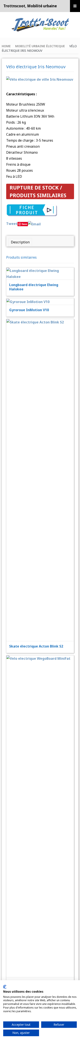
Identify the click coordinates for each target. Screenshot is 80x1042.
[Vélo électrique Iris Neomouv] (39, 79)
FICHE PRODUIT (43, 263)
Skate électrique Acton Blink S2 (36, 646)
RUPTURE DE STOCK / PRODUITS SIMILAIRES (38, 191)
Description (20, 242)
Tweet (11, 223)
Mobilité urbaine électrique (40, 46)
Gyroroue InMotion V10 (29, 310)
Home (6, 46)
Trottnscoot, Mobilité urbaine (30, 5)
